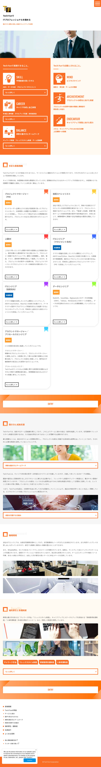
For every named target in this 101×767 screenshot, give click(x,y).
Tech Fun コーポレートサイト (14, 750)
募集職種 (8, 706)
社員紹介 (8, 730)
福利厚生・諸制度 (11, 726)
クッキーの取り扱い (11, 744)
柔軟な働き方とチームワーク (15, 465)
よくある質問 (9, 733)
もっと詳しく (10, 92)
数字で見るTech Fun (11, 717)
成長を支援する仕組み (13, 515)
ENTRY (50, 404)
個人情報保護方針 (10, 740)
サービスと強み (10, 714)
